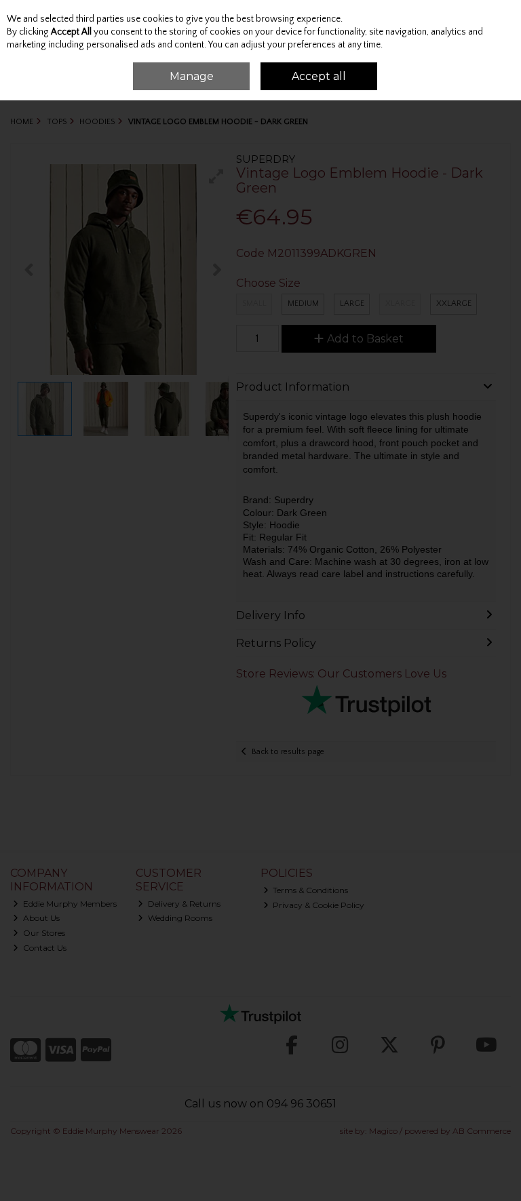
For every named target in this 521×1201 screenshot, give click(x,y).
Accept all (319, 76)
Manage (192, 76)
